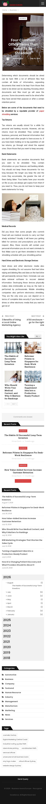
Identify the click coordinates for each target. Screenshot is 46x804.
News (7, 714)
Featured (9, 688)
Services (23, 465)
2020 (7, 647)
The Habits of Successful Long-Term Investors (23, 436)
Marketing (10, 710)
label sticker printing (11, 748)
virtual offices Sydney (27, 761)
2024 (7, 625)
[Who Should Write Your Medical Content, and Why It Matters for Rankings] (13, 377)
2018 (6, 658)
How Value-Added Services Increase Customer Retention (23, 471)
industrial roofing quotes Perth (14, 744)
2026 (7, 577)
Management (11, 701)
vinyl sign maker (9, 761)
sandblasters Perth (29, 748)
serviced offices (9, 752)
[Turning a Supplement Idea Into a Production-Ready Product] (33, 377)
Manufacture (11, 706)
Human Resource (13, 692)
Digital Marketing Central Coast (15, 739)
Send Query (23, 779)
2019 (6, 652)
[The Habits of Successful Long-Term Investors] (13, 347)
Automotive (10, 674)
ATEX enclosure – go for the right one (35, 322)
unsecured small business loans (15, 757)
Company (9, 683)
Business (23, 18)
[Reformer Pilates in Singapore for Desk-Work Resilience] (33, 347)
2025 (7, 620)
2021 (6, 641)
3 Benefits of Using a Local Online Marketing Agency (11, 322)
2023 (7, 631)
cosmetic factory (9, 735)
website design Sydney (12, 765)
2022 (7, 636)
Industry (9, 697)
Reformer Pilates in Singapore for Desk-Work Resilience (23, 454)
